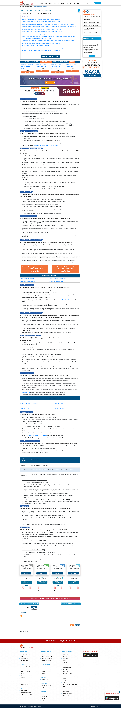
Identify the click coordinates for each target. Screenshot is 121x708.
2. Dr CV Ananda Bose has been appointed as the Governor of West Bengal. (41, 21)
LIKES (27, 607)
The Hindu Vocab (24, 660)
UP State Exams (24, 684)
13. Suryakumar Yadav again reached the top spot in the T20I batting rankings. (41, 50)
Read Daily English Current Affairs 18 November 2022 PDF (50, 598)
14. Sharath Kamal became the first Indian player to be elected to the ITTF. (40, 53)
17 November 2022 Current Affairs (30, 603)
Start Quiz (26, 573)
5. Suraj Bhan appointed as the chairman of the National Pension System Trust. (41, 29)
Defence (22, 673)
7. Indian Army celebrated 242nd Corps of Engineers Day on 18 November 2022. (42, 34)
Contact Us (44, 696)
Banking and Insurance (26, 671)
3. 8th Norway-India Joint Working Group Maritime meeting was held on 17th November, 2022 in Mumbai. (48, 24)
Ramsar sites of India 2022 (26, 406)
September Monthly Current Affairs (57, 278)
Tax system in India (59, 408)
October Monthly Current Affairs (27, 278)
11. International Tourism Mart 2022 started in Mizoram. (35, 45)
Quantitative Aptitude (46, 669)
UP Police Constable (67, 693)
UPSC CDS (65, 671)
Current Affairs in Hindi (47, 656)
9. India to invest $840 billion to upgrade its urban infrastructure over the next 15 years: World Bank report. (48, 40)
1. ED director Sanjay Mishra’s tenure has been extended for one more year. (41, 19)
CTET (64, 682)
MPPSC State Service (68, 689)
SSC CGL (65, 678)
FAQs (43, 700)
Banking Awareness (46, 660)
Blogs (54, 3)
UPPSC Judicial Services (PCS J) (70, 684)
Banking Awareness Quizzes (27, 694)
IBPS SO (65, 656)
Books (78, 3)
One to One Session (46, 685)
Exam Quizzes (24, 690)
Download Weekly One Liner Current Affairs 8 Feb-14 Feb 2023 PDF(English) (66, 269)
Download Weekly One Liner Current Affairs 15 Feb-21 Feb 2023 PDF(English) (34, 269)
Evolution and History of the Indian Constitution (31, 401)
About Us (44, 694)
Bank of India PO (66, 662)
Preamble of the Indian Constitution (63, 401)
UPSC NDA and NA (67, 673)
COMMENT (77, 625)
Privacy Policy (98, 706)
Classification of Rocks (60, 406)
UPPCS (64, 686)
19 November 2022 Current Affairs (70, 603)
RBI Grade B (65, 669)
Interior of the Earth (24, 408)
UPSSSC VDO (66, 691)
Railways (23, 669)
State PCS (23, 682)
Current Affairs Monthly (47, 658)
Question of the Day (25, 654)
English (43, 671)
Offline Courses (45, 679)
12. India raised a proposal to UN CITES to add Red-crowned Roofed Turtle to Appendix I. (44, 48)
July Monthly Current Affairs (56, 281)
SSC (22, 675)
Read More (27, 72)
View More (92, 55)
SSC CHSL (65, 676)
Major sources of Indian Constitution (29, 403)
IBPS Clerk (65, 658)
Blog (22, 656)
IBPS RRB (65, 660)
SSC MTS (65, 680)
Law (21, 679)
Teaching (23, 677)
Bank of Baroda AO (67, 667)
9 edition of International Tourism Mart (37, 435)
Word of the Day (24, 658)
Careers (43, 698)
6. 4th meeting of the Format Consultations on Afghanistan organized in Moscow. (42, 31)
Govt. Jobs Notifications (26, 666)
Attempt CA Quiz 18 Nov (50, 56)
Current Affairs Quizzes (26, 692)
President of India (59, 403)
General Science (45, 673)
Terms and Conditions (90, 706)
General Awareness (46, 666)
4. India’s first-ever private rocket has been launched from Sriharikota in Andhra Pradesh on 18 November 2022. (49, 26)
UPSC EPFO (66, 665)
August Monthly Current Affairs (27, 281)
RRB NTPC (65, 654)
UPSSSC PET (66, 695)
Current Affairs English (47, 654)
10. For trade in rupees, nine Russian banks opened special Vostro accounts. (41, 43)
